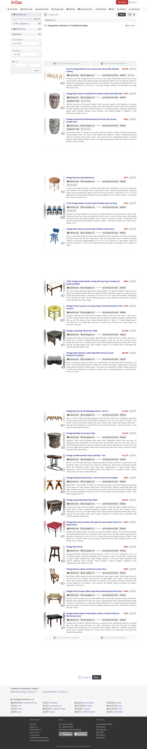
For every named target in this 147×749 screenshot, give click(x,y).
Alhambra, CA (50, 20)
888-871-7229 (74, 101)
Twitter (101, 732)
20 (35, 19)
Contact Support (67, 724)
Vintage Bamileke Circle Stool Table (80, 433)
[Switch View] (134, 14)
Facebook (102, 727)
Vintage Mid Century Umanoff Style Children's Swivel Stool (90, 229)
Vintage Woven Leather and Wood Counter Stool (86, 569)
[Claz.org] (16, 2)
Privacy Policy (34, 735)
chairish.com (74, 75)
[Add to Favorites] (135, 69)
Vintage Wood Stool (74, 546)
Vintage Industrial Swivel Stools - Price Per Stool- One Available (92, 477)
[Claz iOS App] (81, 735)
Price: (16, 61)
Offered (122, 75)
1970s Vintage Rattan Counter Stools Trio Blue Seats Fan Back (91, 203)
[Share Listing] (133, 69)
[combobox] (82, 14)
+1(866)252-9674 (67, 727)
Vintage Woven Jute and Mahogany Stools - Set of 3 (87, 411)
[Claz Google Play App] (66, 735)
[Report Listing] (130, 69)
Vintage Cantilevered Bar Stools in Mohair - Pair (85, 455)
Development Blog (105, 724)
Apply (37, 70)
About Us (33, 724)
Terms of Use (34, 732)
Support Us (34, 727)
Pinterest (102, 735)
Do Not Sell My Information (39, 740)
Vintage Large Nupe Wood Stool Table (81, 330)
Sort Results (18, 40)
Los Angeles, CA (88, 75)
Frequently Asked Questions (71, 730)
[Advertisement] (90, 44)
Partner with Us (35, 730)
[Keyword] (45, 14)
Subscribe (131, 25)
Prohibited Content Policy (39, 738)
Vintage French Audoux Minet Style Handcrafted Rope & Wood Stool (94, 591)
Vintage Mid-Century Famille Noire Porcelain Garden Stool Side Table (94, 93)
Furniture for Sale (111, 75)
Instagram (102, 730)
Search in (17, 51)
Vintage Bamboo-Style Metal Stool (80, 177)
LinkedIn (102, 738)
